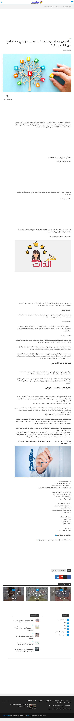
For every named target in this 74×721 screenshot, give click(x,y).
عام (70, 39)
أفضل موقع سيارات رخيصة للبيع (19, 704)
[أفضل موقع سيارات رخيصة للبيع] (32, 706)
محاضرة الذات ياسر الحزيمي (58, 571)
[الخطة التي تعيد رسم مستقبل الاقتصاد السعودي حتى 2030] (37, 642)
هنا (56, 535)
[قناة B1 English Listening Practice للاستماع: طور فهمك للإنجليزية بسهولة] (37, 634)
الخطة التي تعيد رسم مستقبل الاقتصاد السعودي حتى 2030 (25, 644)
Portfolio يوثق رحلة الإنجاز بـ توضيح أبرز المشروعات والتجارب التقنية (23, 650)
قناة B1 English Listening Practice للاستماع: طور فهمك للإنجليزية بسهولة (13, 594)
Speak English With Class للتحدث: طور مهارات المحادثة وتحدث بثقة (61, 594)
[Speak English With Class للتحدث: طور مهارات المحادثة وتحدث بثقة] (37, 620)
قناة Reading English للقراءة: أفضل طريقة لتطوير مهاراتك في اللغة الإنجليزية (37, 594)
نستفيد (28, 715)
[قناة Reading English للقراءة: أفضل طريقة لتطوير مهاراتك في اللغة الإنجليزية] (37, 626)
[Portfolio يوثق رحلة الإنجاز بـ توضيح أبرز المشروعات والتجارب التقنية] (37, 649)
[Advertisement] (37, 24)
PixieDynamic (6, 715)
